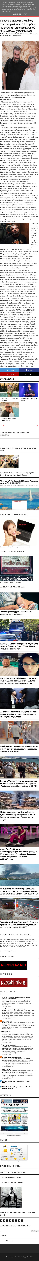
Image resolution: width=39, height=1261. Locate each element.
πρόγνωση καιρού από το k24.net (14, 1161)
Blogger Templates (28, 1257)
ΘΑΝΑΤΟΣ (31, 33)
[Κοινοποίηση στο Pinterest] (8, 435)
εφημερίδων (18, 1135)
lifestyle (6, 35)
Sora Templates (17, 1257)
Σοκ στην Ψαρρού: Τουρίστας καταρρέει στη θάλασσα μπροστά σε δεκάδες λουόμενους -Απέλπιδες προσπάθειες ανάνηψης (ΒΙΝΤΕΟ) (19, 783)
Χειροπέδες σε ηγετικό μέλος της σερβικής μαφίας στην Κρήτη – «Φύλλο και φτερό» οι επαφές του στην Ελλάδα (18, 714)
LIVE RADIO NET (7, 1021)
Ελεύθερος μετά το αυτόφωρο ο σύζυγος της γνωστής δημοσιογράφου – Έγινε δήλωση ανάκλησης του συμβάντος (19, 646)
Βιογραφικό (25, 33)
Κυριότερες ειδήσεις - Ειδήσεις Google (14, 1009)
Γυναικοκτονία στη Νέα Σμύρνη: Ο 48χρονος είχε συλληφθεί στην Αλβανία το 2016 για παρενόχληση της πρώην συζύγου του (18, 680)
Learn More (17, 14)
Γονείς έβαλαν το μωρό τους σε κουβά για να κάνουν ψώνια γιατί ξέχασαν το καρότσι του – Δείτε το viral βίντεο (19, 749)
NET (4, 33)
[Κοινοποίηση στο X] (5, 435)
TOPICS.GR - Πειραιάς (9, 1045)
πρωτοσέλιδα (11, 1135)
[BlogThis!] (3, 435)
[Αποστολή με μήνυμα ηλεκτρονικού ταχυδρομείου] (1, 435)
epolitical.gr (6, 1069)
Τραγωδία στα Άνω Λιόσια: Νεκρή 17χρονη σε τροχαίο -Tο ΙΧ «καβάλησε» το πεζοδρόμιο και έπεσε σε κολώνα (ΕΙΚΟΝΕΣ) (19, 924)
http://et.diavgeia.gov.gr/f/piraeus (11, 1177)
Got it (25, 14)
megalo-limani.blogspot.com (11, 1057)
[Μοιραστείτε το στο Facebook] (6, 435)
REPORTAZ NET (6, 1031)
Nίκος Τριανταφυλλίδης (15, 35)
